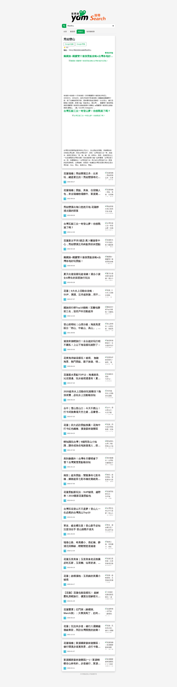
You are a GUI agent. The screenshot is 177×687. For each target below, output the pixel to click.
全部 (65, 31)
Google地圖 (69, 44)
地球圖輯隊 (90, 31)
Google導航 (81, 44)
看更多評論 (109, 53)
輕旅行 (80, 31)
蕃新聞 (72, 31)
